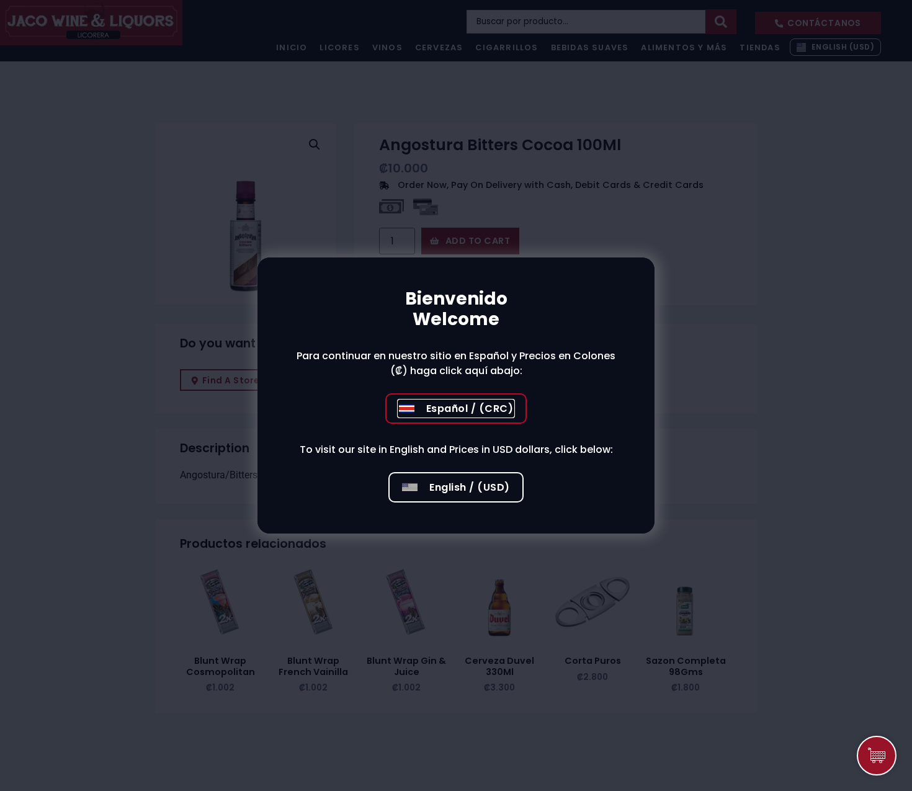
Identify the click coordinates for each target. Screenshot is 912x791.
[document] (456, 395)
